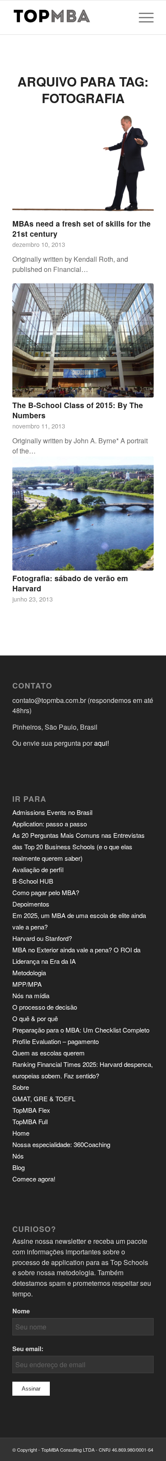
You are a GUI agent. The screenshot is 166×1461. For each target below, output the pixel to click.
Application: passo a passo (49, 823)
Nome (21, 1310)
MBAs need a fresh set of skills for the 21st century (81, 228)
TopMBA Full (30, 1121)
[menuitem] (142, 17)
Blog (18, 1167)
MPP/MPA (27, 984)
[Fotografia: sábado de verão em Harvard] (83, 513)
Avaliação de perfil (37, 869)
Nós (18, 1155)
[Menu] (142, 17)
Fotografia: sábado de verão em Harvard (70, 583)
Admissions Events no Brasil (52, 812)
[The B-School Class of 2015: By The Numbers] (83, 340)
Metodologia (29, 972)
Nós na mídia (30, 995)
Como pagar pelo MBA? (45, 892)
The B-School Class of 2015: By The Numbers (77, 410)
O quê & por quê (35, 1018)
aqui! (101, 743)
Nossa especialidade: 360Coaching (61, 1144)
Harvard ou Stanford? (42, 938)
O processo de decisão (44, 1006)
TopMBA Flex (31, 1110)
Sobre (20, 1087)
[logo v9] (68, 17)
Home (20, 1132)
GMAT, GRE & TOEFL (43, 1098)
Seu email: (27, 1348)
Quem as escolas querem (48, 1052)
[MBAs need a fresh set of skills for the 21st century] (83, 164)
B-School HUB (32, 880)
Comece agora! (33, 1178)
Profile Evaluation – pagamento (55, 1041)
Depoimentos (30, 903)
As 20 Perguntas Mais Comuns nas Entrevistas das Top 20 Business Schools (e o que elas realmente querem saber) (78, 846)
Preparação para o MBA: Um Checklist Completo (80, 1029)
